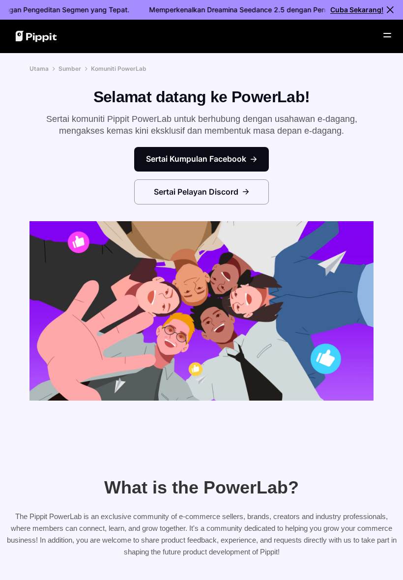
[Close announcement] (390, 10)
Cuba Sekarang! (356, 9)
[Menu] (387, 35)
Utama (39, 68)
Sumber (69, 68)
